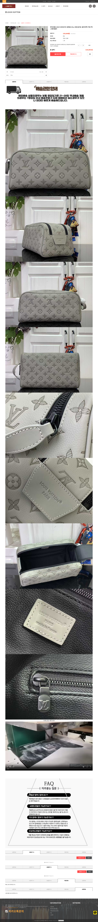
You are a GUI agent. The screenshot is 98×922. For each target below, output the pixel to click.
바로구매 (58, 54)
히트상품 (44, 1)
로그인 (88, 1)
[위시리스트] (90, 54)
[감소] (79, 45)
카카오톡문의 (16, 911)
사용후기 (31, 81)
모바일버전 (61, 920)
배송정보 (66, 81)
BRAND (27, 6)
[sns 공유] (46, 75)
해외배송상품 (35, 6)
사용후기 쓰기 (81, 857)
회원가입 (93, 1)
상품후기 (58, 6)
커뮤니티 (8, 1)
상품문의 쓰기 (82, 871)
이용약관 (52, 906)
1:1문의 (43, 6)
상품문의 (49, 81)
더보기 (88, 857)
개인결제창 (65, 6)
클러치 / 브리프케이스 (26, 23)
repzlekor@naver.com (13, 907)
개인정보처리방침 (53, 908)
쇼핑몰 (4, 1)
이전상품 (12, 72)
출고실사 (50, 6)
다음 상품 (41, 72)
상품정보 (14, 81)
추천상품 (49, 1)
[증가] (83, 45)
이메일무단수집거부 (54, 911)
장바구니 (74, 54)
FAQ (51, 913)
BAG (19, 23)
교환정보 (84, 81)
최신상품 (53, 1)
